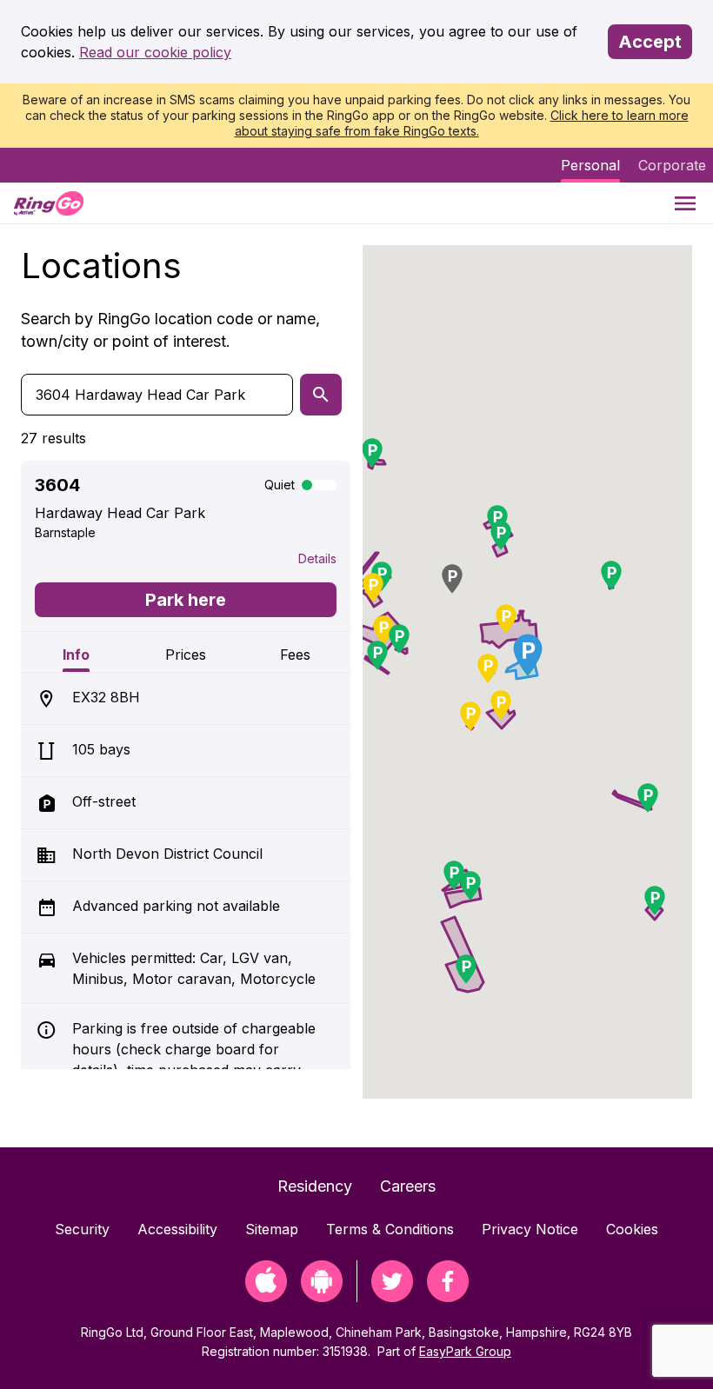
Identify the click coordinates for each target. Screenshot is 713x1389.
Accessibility (177, 1229)
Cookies (632, 1229)
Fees (295, 654)
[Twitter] (392, 1296)
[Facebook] (448, 1296)
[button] (506, 619)
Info (76, 654)
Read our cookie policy (155, 52)
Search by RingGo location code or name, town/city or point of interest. (170, 329)
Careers (408, 1186)
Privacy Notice (530, 1229)
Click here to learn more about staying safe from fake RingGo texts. (462, 123)
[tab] (75, 652)
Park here (185, 599)
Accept (650, 41)
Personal (590, 165)
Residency (314, 1186)
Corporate (672, 165)
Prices (185, 654)
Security (82, 1229)
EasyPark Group (465, 1351)
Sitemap (271, 1229)
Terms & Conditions (390, 1229)
